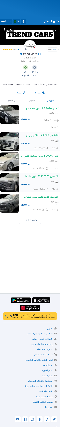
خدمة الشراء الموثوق (43, 355)
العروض (50, 100)
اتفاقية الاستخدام (45, 349)
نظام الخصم (47, 376)
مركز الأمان (48, 365)
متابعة (52, 50)
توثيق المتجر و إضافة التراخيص (39, 360)
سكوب (32, 100)
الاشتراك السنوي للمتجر (42, 339)
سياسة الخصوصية (44, 397)
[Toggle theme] (23, 21)
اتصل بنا (49, 407)
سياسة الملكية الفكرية (43, 402)
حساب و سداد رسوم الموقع (40, 334)
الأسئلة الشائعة (46, 391)
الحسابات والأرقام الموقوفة (40, 381)
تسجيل (50, 328)
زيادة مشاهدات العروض (42, 344)
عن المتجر (12, 100)
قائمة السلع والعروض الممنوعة (39, 386)
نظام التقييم (47, 370)
